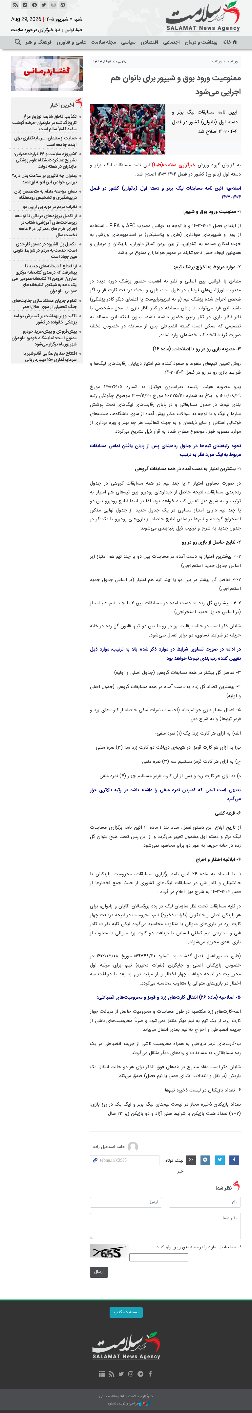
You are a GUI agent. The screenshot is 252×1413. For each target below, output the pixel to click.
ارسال (99, 1272)
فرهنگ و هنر (39, 42)
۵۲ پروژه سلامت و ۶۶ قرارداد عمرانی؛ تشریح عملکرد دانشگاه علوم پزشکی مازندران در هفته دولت (45, 160)
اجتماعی (171, 42)
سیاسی (128, 42)
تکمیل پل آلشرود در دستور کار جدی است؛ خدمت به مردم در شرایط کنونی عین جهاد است (45, 250)
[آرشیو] (102, 1375)
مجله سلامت (103, 42)
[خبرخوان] (15, 5)
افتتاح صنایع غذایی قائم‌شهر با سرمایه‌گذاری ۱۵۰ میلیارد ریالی (50, 357)
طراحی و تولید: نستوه (123, 1404)
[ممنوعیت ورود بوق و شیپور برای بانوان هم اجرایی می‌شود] (127, 129)
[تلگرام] (140, 1375)
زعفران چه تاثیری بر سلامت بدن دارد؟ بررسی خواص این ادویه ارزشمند (44, 179)
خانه (227, 42)
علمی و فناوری (71, 42)
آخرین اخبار (62, 105)
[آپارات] (63, 5)
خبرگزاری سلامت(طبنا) (173, 165)
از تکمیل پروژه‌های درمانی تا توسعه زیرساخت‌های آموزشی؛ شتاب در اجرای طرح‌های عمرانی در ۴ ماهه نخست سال (46, 226)
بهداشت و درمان (201, 42)
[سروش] (34, 5)
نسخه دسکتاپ (126, 1312)
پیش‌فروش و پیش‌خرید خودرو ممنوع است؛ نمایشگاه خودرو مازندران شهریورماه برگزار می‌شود (44, 338)
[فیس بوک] (150, 1375)
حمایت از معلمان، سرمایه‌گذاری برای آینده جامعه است (45, 141)
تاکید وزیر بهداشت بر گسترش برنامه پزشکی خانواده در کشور (45, 319)
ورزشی (233, 61)
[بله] (25, 5)
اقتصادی (149, 42)
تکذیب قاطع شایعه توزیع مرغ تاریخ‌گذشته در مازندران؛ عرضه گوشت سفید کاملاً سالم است (44, 123)
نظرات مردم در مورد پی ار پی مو (50, 207)
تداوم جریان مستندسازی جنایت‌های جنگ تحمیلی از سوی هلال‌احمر (44, 304)
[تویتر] (44, 5)
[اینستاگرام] (53, 5)
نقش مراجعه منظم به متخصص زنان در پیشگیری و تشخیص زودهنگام (45, 194)
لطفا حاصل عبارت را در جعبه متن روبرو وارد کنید (199, 1247)
